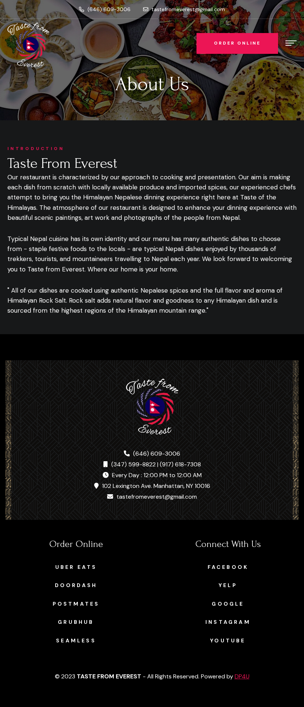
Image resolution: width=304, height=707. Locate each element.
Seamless (76, 640)
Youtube (227, 640)
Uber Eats (76, 567)
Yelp (228, 585)
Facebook (228, 567)
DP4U (242, 676)
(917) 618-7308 (180, 464)
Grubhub (76, 622)
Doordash (76, 585)
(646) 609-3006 (108, 9)
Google (228, 603)
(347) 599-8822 (133, 464)
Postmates (76, 603)
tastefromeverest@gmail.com (187, 9)
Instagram (228, 622)
